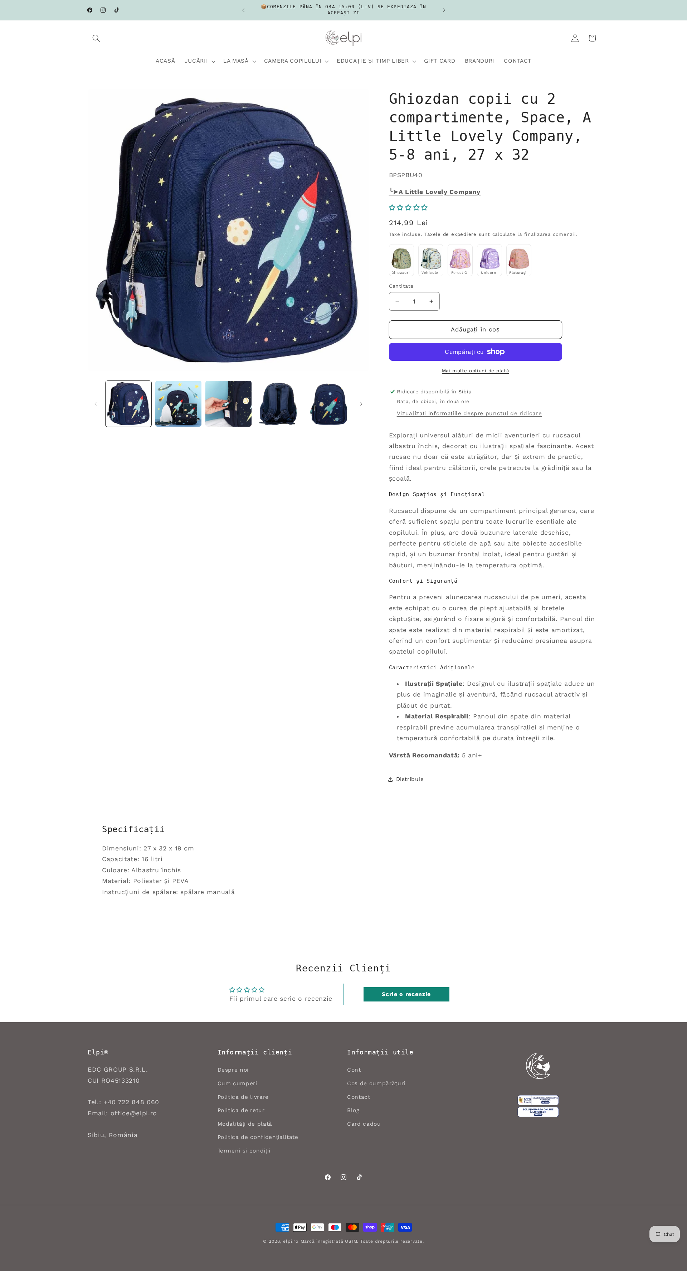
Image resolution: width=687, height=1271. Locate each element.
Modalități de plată (245, 1124)
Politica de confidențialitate (258, 1137)
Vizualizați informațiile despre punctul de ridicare (469, 413)
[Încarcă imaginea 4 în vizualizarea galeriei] (278, 404)
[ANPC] (538, 1100)
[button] (96, 38)
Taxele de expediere (450, 234)
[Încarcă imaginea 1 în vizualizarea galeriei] (129, 404)
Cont (354, 1070)
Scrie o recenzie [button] (406, 994)
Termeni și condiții (244, 1151)
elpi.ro (290, 1241)
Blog (353, 1110)
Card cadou (364, 1124)
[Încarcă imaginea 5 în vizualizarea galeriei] (328, 404)
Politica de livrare (243, 1097)
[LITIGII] (538, 1112)
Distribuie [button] (410, 779)
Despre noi (233, 1070)
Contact (358, 1097)
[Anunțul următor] (444, 10)
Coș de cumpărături (376, 1083)
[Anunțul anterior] (243, 10)
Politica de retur (241, 1110)
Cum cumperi (237, 1083)
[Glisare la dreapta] (361, 404)
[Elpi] (538, 1066)
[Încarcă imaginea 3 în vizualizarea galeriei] (228, 404)
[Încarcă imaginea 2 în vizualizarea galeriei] (178, 404)
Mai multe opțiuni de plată (475, 370)
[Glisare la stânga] (95, 404)
